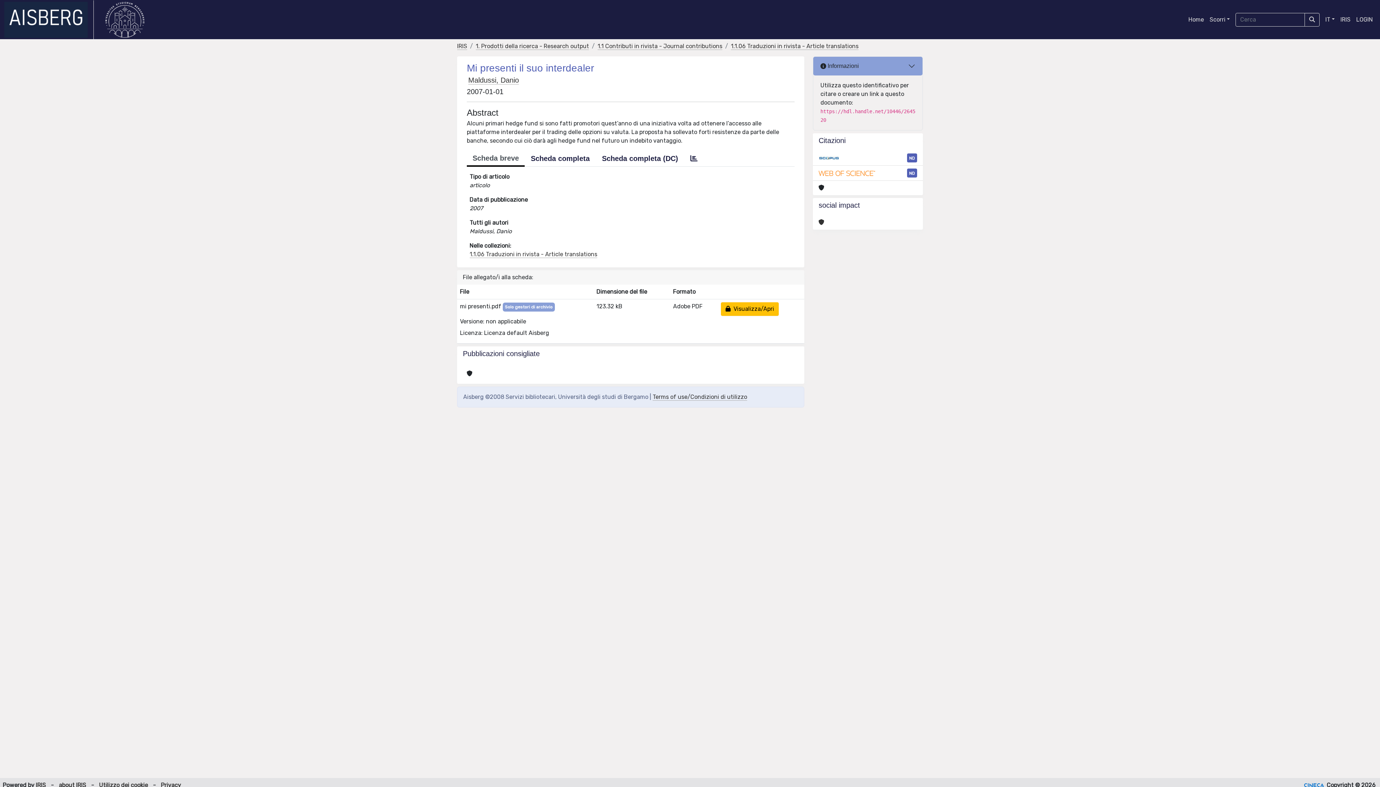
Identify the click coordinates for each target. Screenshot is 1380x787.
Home (1196, 19)
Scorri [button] (1217, 19)
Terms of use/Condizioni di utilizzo (700, 397)
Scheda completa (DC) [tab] (640, 158)
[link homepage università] (125, 19)
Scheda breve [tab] (496, 158)
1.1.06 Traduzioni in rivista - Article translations (795, 46)
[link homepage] (49, 19)
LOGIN (1364, 19)
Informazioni (842, 66)
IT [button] (1327, 19)
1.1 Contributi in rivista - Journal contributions (660, 46)
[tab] (694, 158)
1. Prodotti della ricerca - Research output (532, 46)
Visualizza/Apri (752, 308)
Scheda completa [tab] (560, 158)
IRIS (1345, 19)
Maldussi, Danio (493, 80)
